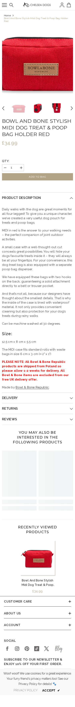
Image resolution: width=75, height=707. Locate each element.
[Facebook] (7, 648)
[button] (3, 108)
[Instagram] (17, 648)
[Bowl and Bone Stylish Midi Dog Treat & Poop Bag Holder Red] (37, 557)
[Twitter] (46, 648)
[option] (37, 61)
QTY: (5, 161)
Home (7, 15)
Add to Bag (37, 176)
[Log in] (62, 5)
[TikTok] (36, 648)
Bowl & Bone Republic (32, 387)
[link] (19, 502)
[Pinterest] (27, 648)
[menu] (4, 5)
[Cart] (69, 5)
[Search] (11, 5)
